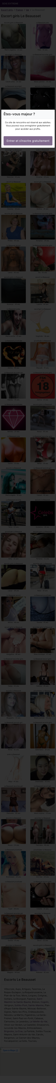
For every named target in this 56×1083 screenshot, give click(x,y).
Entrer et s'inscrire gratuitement (28, 141)
